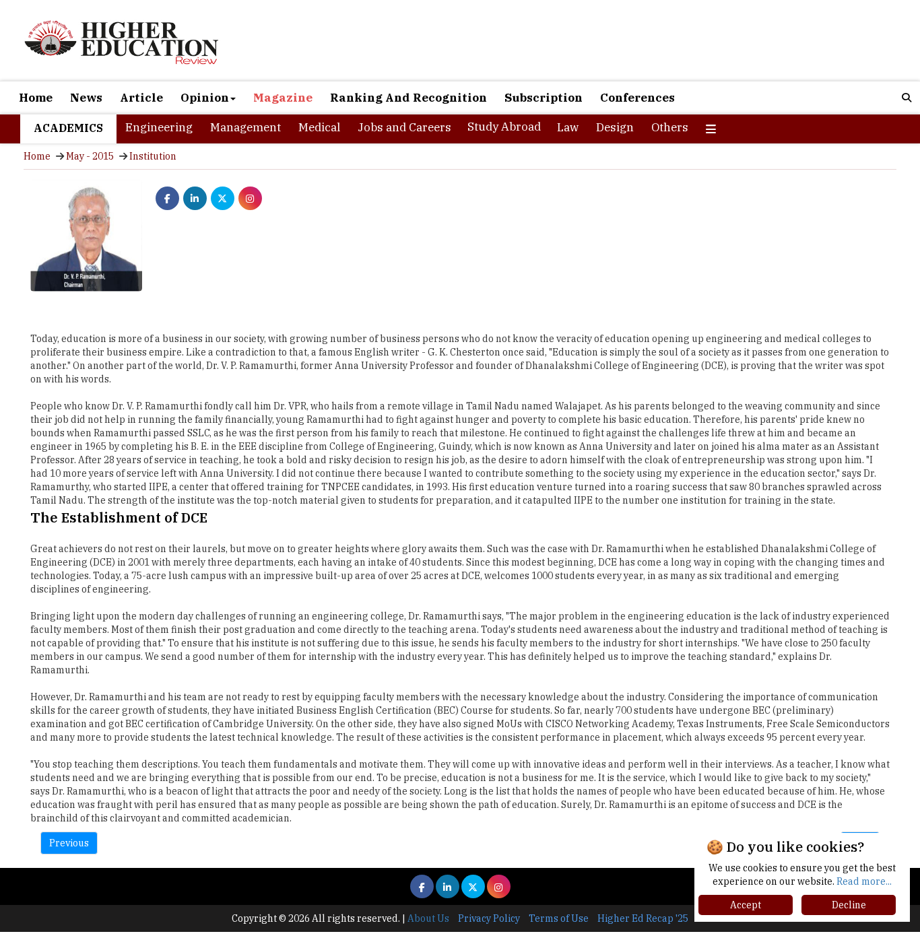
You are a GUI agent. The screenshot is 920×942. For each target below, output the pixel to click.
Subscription (543, 97)
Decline (849, 905)
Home (36, 97)
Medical (319, 127)
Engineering (159, 127)
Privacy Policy (489, 918)
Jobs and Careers (404, 127)
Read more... (864, 881)
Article (141, 97)
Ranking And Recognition (408, 97)
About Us (428, 918)
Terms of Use (559, 918)
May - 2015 (90, 156)
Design (615, 127)
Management (245, 127)
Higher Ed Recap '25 (642, 918)
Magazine (283, 97)
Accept (745, 905)
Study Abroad (504, 126)
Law (568, 127)
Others (669, 127)
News (86, 97)
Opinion (204, 97)
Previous (69, 843)
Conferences (637, 97)
